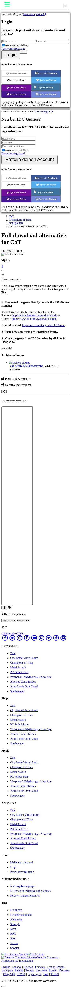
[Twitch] (41, 638)
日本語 (21, 974)
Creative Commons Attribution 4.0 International (29, 959)
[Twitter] (12, 638)
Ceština (51, 966)
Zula (12, 653)
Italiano (19, 970)
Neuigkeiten (16, 223)
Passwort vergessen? (13, 48)
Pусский (64, 970)
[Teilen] (4, 391)
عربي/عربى (34, 974)
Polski (60, 966)
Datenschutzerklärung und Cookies (30, 890)
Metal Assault (18, 667)
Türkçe (29, 970)
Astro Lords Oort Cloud (24, 686)
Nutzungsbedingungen (23, 886)
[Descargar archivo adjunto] (19, 362)
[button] (2, 266)
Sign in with (17, 73)
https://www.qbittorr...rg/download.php (34, 318)
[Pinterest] (27, 638)
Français (40, 966)
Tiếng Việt (9, 974)
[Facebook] (5, 638)
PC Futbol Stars (19, 672)
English (5, 966)
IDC (11, 216)
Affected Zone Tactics (23, 681)
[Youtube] (34, 638)
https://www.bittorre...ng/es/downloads (34, 315)
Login (11, 54)
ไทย (45, 974)
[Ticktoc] (56, 638)
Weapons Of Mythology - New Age (31, 676)
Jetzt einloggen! (43, 111)
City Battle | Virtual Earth (24, 814)
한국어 (54, 974)
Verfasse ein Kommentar (16, 620)
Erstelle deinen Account (29, 159)
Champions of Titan (20, 219)
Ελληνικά (41, 970)
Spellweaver (17, 691)
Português (7, 970)
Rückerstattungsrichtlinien (25, 895)
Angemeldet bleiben (16, 45)
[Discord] (63, 638)
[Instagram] (19, 638)
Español (16, 966)
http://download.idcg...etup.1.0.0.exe (43, 325)
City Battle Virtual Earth (24, 657)
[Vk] (48, 638)
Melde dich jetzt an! (34, 14)
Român (53, 970)
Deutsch (28, 966)
